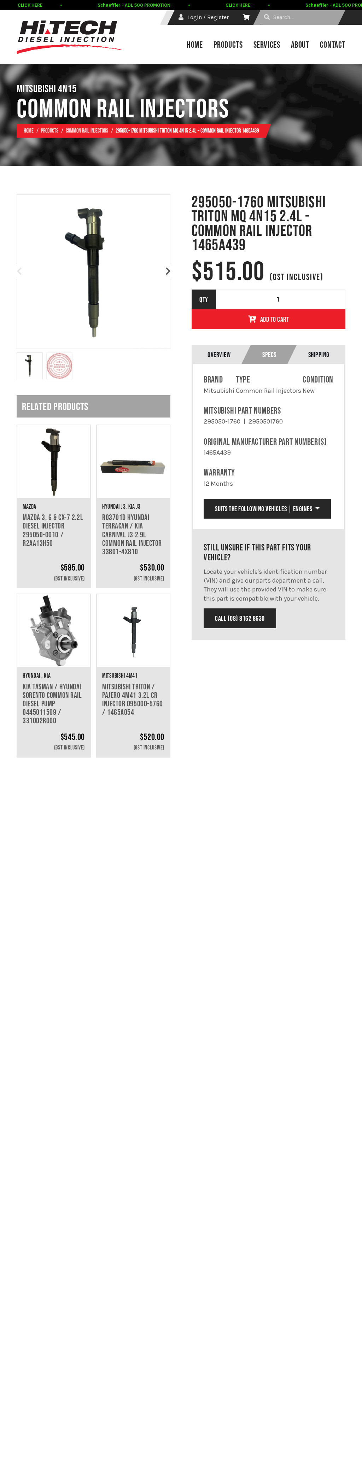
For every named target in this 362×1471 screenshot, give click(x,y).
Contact (332, 44)
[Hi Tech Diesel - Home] (70, 37)
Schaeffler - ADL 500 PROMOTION (134, 5)
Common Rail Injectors (87, 130)
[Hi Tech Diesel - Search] (267, 17)
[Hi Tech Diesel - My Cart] (246, 17)
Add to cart (274, 319)
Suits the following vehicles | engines (264, 509)
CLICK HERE (30, 5)
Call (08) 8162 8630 (240, 618)
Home (195, 44)
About (300, 44)
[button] (168, 271)
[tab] (219, 354)
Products (228, 44)
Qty (203, 299)
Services (266, 44)
